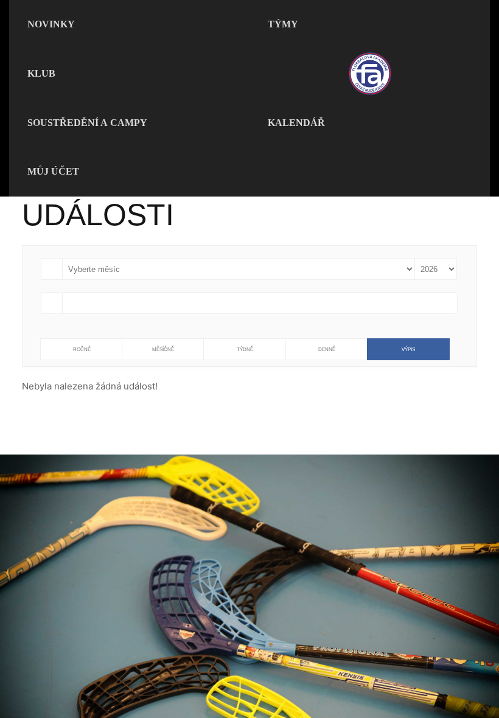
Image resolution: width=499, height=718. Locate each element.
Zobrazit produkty (249, 677)
